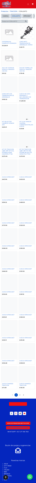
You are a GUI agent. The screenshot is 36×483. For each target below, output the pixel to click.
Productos (4, 11)
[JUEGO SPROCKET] (9, 168)
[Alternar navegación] (28, 4)
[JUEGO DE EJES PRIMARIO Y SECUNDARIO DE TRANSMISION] (27, 84)
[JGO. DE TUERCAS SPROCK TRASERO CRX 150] (9, 58)
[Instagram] (15, 413)
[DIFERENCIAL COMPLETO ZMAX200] (9, 32)
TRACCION (13, 11)
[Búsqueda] (26, 21)
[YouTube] (24, 413)
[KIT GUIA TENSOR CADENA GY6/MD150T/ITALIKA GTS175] (27, 112)
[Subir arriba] (5, 477)
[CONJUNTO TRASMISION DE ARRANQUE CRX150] (27, 32)
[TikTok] (20, 413)
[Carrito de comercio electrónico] (33, 4)
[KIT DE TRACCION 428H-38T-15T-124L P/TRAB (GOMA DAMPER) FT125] (9, 140)
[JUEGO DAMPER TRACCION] (9, 374)
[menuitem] (5, 16)
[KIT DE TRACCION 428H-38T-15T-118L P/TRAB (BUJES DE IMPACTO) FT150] (27, 140)
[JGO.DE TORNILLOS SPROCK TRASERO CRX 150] (27, 58)
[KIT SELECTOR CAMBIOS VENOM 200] (9, 112)
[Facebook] (11, 413)
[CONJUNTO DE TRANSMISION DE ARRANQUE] (9, 84)
